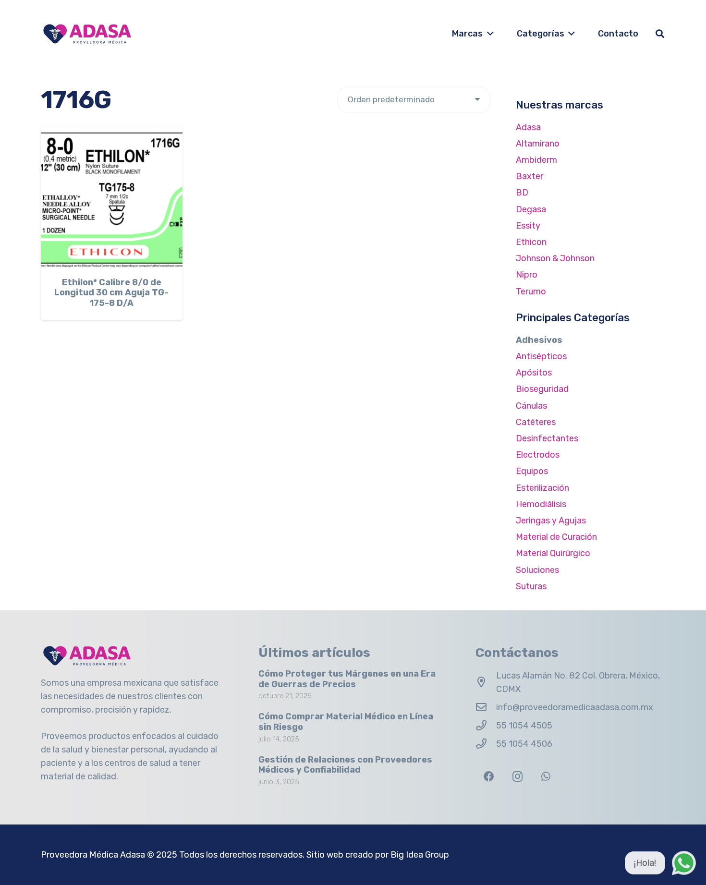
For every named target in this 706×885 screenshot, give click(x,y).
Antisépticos (541, 356)
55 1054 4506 (524, 744)
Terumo (531, 291)
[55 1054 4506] (485, 744)
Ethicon (531, 242)
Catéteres (536, 422)
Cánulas (531, 405)
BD (522, 192)
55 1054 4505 (524, 725)
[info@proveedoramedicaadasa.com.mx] (485, 707)
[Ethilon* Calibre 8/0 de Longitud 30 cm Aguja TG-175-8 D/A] (112, 198)
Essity (528, 225)
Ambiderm (536, 160)
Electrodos (538, 454)
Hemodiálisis (541, 504)
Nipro (526, 274)
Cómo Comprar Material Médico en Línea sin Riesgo (345, 721)
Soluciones (537, 570)
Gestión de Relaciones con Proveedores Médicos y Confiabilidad (345, 765)
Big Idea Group (419, 854)
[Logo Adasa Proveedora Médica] (87, 34)
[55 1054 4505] (485, 725)
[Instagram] (517, 777)
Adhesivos (539, 340)
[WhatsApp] (546, 777)
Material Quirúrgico (553, 553)
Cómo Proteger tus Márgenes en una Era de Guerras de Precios (347, 679)
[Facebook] (488, 777)
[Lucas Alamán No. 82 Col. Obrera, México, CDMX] (485, 682)
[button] (488, 33)
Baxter (529, 176)
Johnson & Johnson (555, 258)
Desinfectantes (547, 438)
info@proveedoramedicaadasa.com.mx (574, 707)
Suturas (531, 586)
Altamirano (538, 143)
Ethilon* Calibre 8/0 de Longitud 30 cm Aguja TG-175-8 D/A (111, 292)
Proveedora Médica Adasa (93, 854)
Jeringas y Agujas (551, 520)
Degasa (531, 209)
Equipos (532, 471)
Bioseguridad (542, 389)
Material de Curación (556, 537)
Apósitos (534, 372)
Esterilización (542, 488)
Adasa (528, 127)
